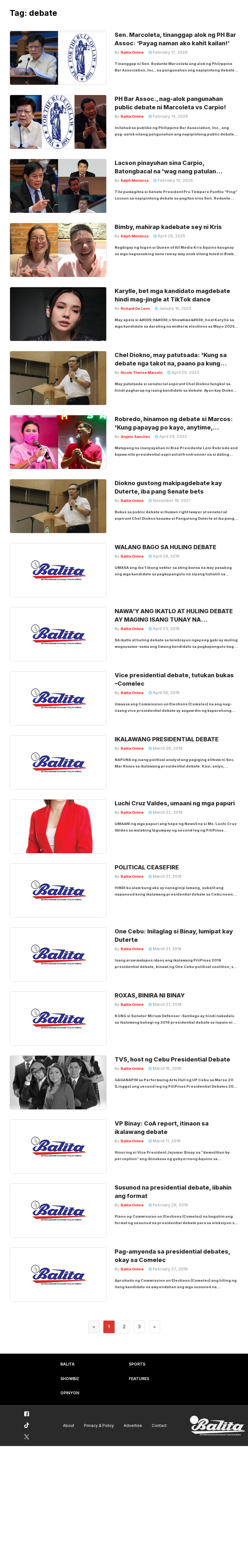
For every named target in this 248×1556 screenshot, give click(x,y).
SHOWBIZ (69, 1378)
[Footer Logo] (217, 1426)
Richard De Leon (135, 308)
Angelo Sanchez (135, 436)
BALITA (67, 1364)
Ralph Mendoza (135, 180)
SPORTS (137, 1364)
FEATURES (139, 1378)
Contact (159, 1425)
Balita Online (132, 52)
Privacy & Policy (99, 1425)
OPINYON (69, 1392)
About (68, 1425)
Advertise (133, 1425)
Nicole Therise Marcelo (141, 372)
